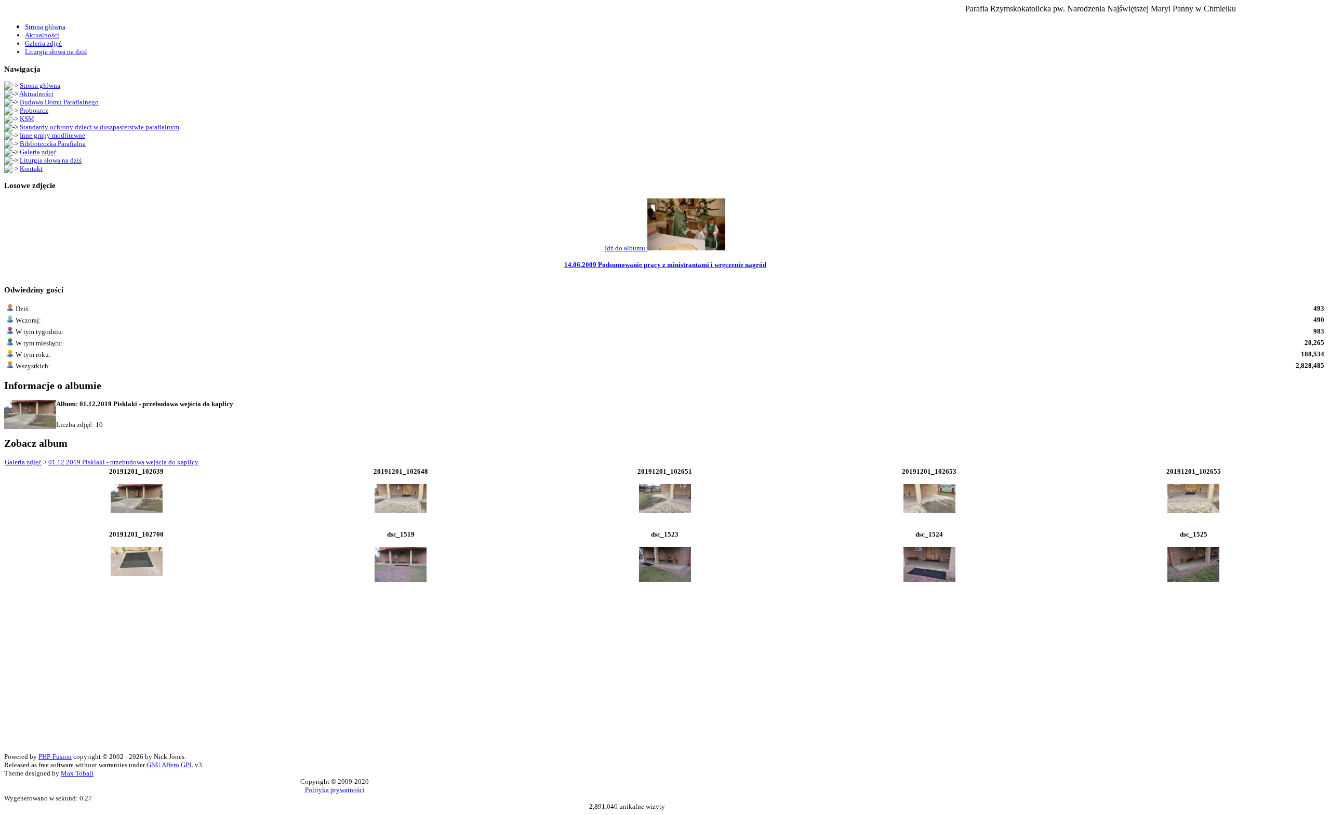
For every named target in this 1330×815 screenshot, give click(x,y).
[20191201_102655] (1193, 511)
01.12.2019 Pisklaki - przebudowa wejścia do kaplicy (123, 462)
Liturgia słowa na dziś (51, 160)
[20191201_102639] (137, 511)
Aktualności (36, 94)
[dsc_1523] (665, 579)
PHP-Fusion (55, 756)
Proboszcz (34, 110)
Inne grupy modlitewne (52, 135)
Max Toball (77, 773)
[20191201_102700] (137, 574)
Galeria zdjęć (38, 152)
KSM (27, 119)
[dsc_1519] (401, 579)
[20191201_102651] (665, 511)
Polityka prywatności (335, 790)
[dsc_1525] (1193, 579)
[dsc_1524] (929, 579)
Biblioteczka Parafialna (53, 144)
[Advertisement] (316, 680)
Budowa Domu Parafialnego (59, 102)
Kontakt (31, 168)
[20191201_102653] (929, 511)
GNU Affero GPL (170, 765)
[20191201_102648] (401, 511)
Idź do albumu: (626, 248)
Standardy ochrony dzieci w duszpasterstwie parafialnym (99, 127)
